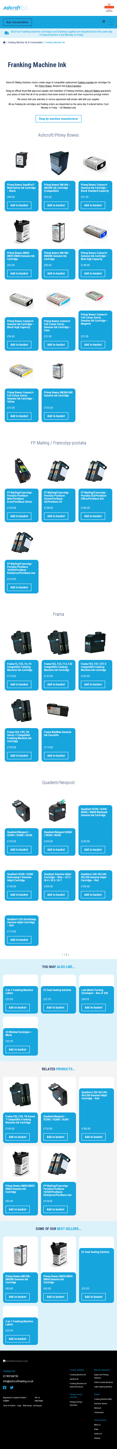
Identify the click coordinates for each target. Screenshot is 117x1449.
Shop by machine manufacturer (58, 119)
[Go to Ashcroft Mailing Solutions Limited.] (4, 42)
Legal (19, 1406)
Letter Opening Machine (103, 1387)
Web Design (27, 1406)
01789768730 (10, 1376)
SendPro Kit (74, 1379)
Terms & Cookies (9, 1406)
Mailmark (97, 1408)
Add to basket (19, 205)
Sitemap (97, 1438)
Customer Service (100, 1404)
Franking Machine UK (78, 1375)
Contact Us (98, 1434)
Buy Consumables (17, 22)
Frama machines (73, 86)
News (96, 1429)
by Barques (37, 1406)
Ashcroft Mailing (92, 90)
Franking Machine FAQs (103, 1399)
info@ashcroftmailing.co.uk (18, 1381)
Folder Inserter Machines (103, 1382)
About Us (97, 1425)
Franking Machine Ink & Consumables (25, 42)
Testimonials (99, 1412)
